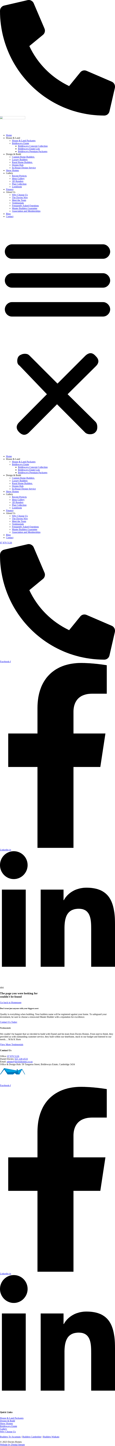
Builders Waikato (51, 1436)
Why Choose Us (20, 195)
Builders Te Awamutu (10, 1436)
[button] (57, 336)
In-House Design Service (24, 167)
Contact (9, 216)
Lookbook (17, 186)
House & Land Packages (23, 140)
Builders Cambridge (31, 1436)
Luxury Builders (20, 159)
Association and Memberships (26, 211)
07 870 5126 (13, 1056)
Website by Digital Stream (12, 1444)
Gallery (3, 1429)
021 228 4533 (21, 1059)
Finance (9, 189)
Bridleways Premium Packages (32, 151)
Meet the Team (19, 200)
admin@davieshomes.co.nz (20, 1061)
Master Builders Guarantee (24, 208)
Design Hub (18, 165)
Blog (8, 213)
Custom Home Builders (23, 157)
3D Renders (17, 181)
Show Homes (12, 170)
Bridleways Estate (20, 143)
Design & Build (7, 1421)
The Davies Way (20, 197)
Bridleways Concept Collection (33, 146)
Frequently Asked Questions (25, 205)
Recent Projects (19, 176)
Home (9, 135)
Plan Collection (19, 184)
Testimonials (18, 203)
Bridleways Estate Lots (29, 148)
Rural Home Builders (22, 162)
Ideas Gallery (18, 178)
